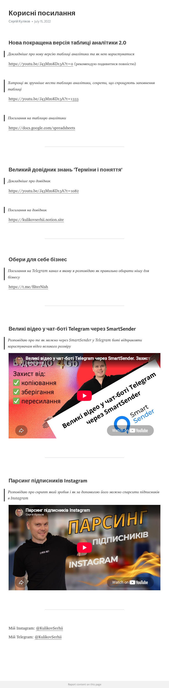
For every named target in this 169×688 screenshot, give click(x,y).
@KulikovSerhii (49, 628)
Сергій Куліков (19, 21)
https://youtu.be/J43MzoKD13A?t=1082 (44, 190)
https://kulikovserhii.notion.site (36, 219)
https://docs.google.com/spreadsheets (42, 127)
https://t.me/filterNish (28, 286)
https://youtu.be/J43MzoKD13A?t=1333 (44, 98)
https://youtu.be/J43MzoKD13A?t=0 (41, 63)
